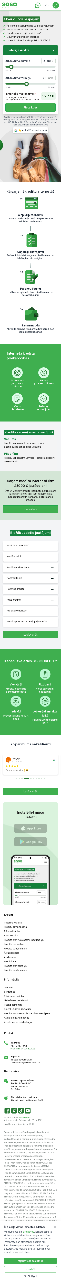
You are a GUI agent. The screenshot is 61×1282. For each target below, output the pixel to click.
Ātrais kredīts (11, 952)
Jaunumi (8, 987)
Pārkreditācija (12, 931)
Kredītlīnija (10, 961)
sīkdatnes (28, 1231)
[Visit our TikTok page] (21, 1110)
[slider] (11, 67)
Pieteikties (31, 107)
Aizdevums (10, 957)
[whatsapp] (37, 5)
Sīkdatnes (9, 991)
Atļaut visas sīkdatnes (30, 1260)
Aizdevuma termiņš (18, 78)
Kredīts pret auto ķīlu (15, 965)
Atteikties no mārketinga (18, 1022)
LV (45, 5)
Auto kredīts (11, 935)
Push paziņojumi (13, 1004)
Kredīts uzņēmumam (15, 948)
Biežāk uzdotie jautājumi (17, 1009)
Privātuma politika (14, 996)
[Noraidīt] (55, 1227)
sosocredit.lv (25, 1117)
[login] (56, 5)
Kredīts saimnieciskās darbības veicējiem (27, 1013)
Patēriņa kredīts (13, 922)
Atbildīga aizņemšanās (16, 1017)
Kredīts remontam (14, 944)
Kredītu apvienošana (15, 926)
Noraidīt (30, 1269)
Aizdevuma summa (17, 61)
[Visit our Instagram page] (14, 1110)
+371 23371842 (19, 1045)
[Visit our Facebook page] (7, 1110)
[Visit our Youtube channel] (27, 1110)
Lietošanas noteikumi (16, 1000)
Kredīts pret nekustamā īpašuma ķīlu (24, 939)
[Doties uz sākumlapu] (11, 5)
